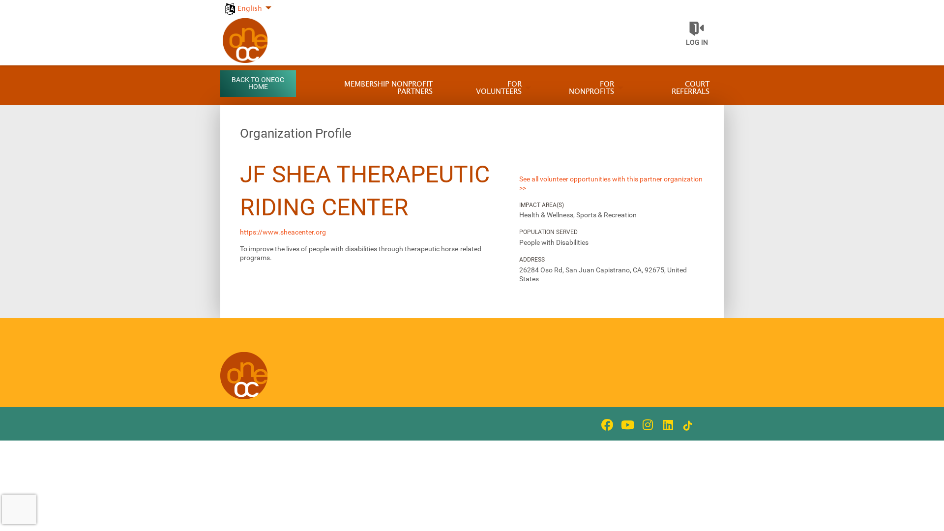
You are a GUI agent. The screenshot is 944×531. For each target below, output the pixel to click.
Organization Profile (296, 133)
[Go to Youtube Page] (626, 424)
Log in (697, 42)
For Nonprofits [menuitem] (591, 88)
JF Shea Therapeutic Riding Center (365, 190)
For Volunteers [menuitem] (499, 88)
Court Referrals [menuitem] (690, 88)
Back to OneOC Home (258, 83)
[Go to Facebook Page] (606, 424)
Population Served (548, 232)
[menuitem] (247, 3)
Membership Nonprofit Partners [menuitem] (388, 88)
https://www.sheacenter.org (283, 232)
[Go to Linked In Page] (666, 424)
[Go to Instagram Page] (646, 424)
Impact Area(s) (541, 205)
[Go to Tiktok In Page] (686, 425)
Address (532, 259)
